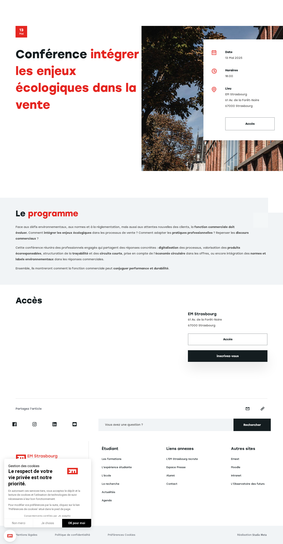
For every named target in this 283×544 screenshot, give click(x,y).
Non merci (18, 523)
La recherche (110, 483)
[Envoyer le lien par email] (248, 409)
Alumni (170, 475)
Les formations (111, 459)
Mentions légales (26, 534)
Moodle (235, 467)
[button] (10, 536)
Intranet (236, 475)
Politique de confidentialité (72, 534)
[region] (98, 346)
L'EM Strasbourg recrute (182, 459)
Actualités (108, 492)
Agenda (107, 500)
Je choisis (47, 523)
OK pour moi (76, 523)
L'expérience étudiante (117, 467)
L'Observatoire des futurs (248, 483)
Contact (171, 483)
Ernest (235, 459)
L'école (106, 475)
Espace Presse (176, 467)
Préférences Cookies (121, 534)
